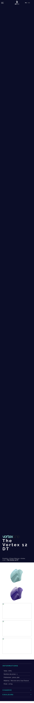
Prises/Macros (14, 558)
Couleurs (7, 695)
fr (26, 3)
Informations (10, 666)
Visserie (7, 690)
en (29, 3)
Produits (5, 558)
